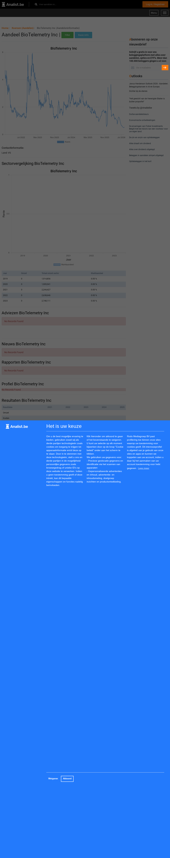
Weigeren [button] (53, 778)
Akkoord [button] (67, 778)
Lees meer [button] (143, 468)
